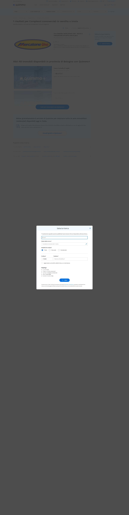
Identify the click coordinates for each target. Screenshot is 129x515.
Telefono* (56, 256)
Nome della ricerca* (46, 241)
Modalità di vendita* (46, 247)
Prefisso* (43, 256)
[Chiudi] (90, 228)
